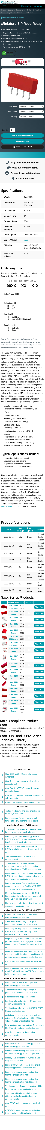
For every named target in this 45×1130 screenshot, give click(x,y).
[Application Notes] (12, 178)
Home (3, 10)
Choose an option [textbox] (27, 106)
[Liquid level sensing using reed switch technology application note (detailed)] (2, 1080)
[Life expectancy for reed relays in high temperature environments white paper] (2, 819)
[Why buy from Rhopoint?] (9, 168)
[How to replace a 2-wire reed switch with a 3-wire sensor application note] (2, 904)
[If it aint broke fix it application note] (2, 997)
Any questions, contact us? (25, 162)
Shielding (13, 117)
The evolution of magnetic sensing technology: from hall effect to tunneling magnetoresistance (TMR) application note (23, 866)
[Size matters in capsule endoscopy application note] (2, 858)
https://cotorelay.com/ (10, 506)
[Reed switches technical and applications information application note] (2, 1045)
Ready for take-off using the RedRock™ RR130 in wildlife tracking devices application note (24, 849)
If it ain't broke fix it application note (20, 997)
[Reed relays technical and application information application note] (2, 984)
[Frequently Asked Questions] (7, 173)
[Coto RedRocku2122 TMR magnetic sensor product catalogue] (2, 790)
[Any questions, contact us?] (7, 162)
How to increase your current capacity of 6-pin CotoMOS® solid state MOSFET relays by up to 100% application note (24, 971)
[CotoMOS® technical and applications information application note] (2, 916)
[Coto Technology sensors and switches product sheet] (2, 782)
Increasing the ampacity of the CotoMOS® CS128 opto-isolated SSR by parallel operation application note (23, 931)
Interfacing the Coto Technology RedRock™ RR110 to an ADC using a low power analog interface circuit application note (24, 839)
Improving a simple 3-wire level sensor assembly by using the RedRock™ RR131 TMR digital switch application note (23, 886)
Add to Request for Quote (22, 135)
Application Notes (25, 178)
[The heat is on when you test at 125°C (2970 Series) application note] (2, 1009)
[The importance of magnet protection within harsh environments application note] (2, 831)
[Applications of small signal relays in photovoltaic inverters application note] (2, 923)
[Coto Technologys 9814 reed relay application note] (2, 1034)
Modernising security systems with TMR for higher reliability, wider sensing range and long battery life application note (23, 896)
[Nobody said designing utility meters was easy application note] (2, 1059)
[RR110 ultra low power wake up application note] (2, 963)
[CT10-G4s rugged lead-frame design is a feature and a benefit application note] (2, 1112)
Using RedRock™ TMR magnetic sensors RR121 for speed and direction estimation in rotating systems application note (24, 876)
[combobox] (31, 106)
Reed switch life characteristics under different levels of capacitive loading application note (21, 1096)
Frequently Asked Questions (25, 173)
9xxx (26, 240)
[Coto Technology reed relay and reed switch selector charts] (2, 797)
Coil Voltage (12, 106)
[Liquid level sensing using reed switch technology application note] (2, 1073)
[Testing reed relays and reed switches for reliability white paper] (2, 812)
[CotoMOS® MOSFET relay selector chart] (2, 802)
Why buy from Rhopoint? (25, 167)
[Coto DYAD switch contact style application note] (2, 1105)
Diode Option (12, 111)
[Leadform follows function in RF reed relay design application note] (2, 1002)
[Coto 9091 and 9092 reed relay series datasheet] (2, 775)
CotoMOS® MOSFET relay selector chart (22, 802)
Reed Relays (6, 13)
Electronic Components (16, 10)
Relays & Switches (34, 10)
